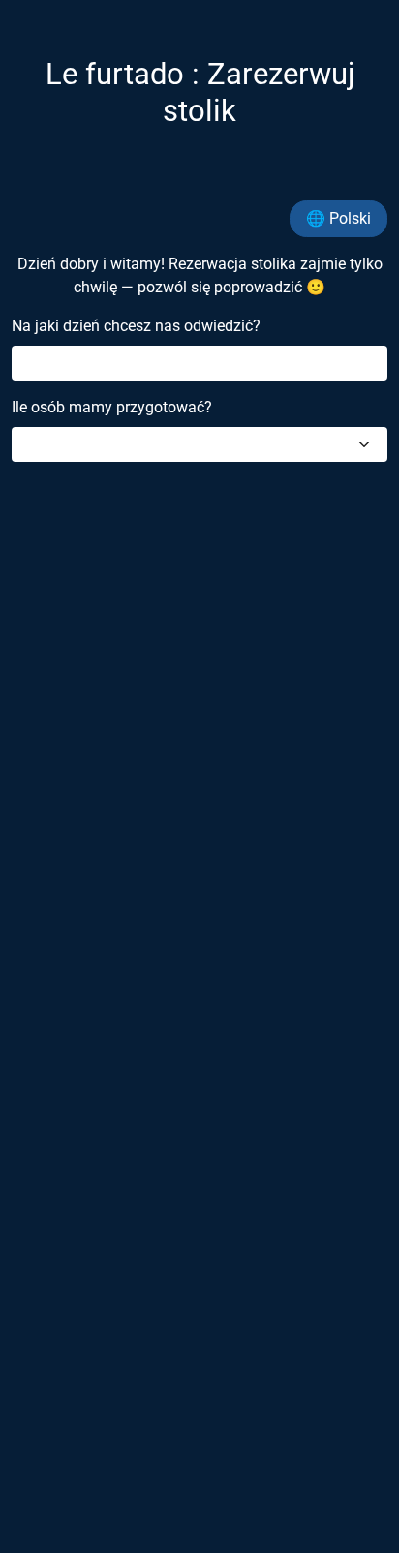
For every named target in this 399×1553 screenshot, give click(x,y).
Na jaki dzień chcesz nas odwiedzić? (136, 326)
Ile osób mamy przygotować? (112, 407)
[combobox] (199, 444)
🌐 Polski (338, 218)
